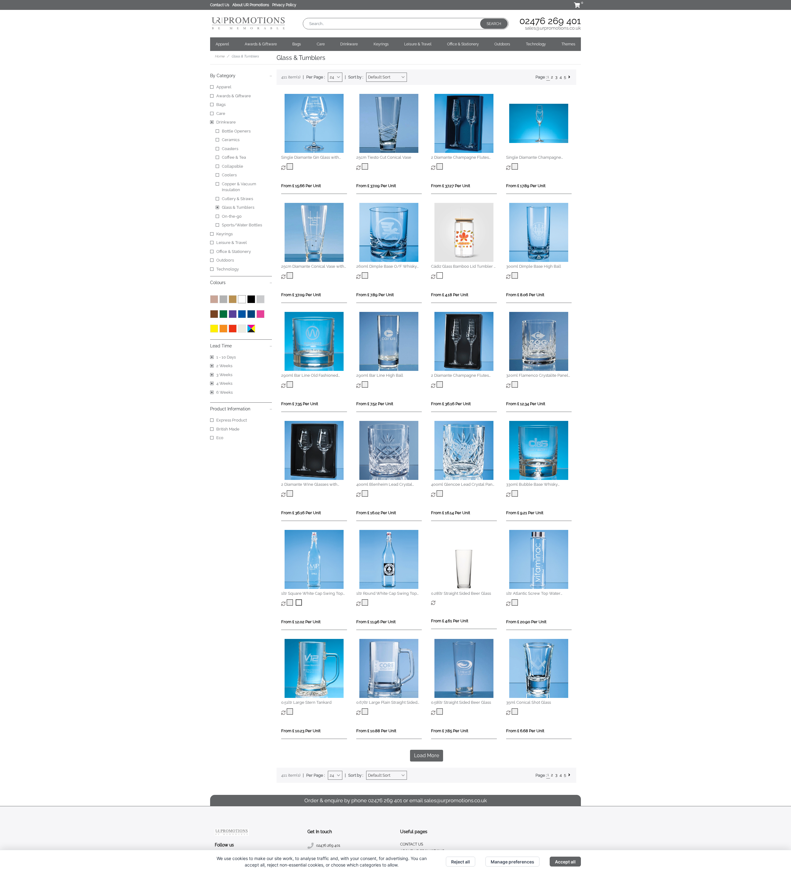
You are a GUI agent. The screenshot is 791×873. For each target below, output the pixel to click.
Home (219, 56)
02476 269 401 (550, 20)
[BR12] (290, 602)
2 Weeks (224, 365)
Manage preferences (512, 861)
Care (220, 113)
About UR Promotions (250, 5)
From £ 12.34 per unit (525, 403)
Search (494, 24)
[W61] (366, 384)
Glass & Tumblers (238, 207)
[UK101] (366, 711)
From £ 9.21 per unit (524, 512)
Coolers (229, 175)
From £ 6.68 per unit (525, 730)
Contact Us (219, 5)
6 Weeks (224, 392)
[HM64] (515, 384)
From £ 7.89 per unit (375, 294)
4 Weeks (224, 383)
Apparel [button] (222, 44)
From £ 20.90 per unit (526, 621)
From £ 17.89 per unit (525, 185)
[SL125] (366, 166)
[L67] (290, 711)
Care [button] (321, 44)
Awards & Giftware (233, 96)
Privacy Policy (284, 5)
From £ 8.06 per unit (525, 294)
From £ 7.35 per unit (299, 403)
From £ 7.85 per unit (449, 730)
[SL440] (290, 493)
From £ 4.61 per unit (449, 621)
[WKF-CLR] (440, 275)
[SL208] (515, 166)
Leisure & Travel (231, 242)
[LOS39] (366, 493)
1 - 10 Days (226, 357)
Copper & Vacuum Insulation (239, 187)
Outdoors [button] (502, 44)
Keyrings (224, 234)
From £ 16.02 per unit (376, 512)
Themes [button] (568, 44)
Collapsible (232, 166)
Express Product (231, 420)
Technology (227, 269)
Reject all (460, 861)
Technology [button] (536, 44)
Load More (426, 755)
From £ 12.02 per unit (300, 621)
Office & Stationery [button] (463, 44)
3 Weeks (224, 374)
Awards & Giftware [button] (261, 44)
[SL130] (440, 166)
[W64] (440, 711)
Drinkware (226, 122)
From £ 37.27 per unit (450, 185)
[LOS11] (440, 493)
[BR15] (366, 602)
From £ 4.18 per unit (449, 294)
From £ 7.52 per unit (374, 403)
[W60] (290, 384)
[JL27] (366, 275)
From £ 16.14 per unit (450, 512)
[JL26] (515, 275)
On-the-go (232, 216)
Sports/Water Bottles (242, 225)
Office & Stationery (233, 251)
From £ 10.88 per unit (376, 730)
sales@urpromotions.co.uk (553, 28)
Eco (219, 437)
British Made (227, 429)
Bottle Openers (236, 131)
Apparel (223, 87)
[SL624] (290, 166)
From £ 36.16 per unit (451, 403)
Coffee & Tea (234, 157)
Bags (221, 104)
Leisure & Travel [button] (417, 44)
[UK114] (515, 602)
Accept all (565, 861)
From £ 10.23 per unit (300, 730)
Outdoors (225, 260)
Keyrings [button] (381, 44)
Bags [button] (296, 44)
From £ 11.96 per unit (376, 621)
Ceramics (230, 139)
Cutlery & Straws (237, 198)
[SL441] (440, 384)
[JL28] (515, 711)
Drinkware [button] (349, 44)
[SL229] (290, 275)
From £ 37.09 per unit (376, 185)
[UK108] (515, 493)
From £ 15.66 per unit (301, 185)
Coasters (230, 148)
